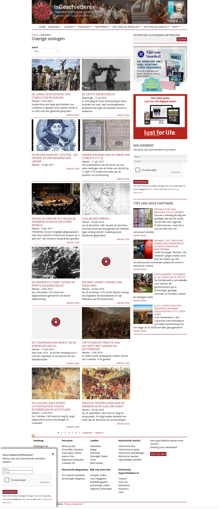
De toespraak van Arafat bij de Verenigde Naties (54, 344)
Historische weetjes (128, 456)
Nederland (95, 446)
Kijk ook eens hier (100, 469)
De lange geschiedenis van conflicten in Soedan (51, 95)
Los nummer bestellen (73, 475)
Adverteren (124, 485)
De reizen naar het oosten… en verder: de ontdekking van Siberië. (54, 158)
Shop (174, 27)
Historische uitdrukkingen (131, 452)
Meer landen (96, 463)
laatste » (99, 432)
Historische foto (126, 446)
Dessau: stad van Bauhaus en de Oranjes (169, 211)
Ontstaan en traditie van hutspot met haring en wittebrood (101, 346)
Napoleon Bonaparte (73, 459)
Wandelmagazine (99, 481)
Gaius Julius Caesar (71, 452)
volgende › (87, 432)
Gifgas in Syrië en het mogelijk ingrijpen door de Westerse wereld (54, 222)
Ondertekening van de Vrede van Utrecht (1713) (106, 156)
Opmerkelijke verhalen (130, 459)
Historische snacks (154, 27)
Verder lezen (73, 115)
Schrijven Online (98, 475)
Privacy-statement (73, 503)
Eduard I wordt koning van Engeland (102, 283)
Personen (83, 27)
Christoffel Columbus (72, 449)
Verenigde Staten (99, 456)
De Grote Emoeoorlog (98, 94)
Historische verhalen (125, 27)
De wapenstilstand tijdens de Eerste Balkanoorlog (53, 283)
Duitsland (95, 452)
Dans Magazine (98, 478)
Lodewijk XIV (68, 463)
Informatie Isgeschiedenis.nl (128, 471)
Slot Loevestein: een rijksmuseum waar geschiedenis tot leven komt (169, 310)
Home (42, 26)
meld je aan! (158, 454)
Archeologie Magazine (73, 478)
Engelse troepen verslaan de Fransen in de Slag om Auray (103, 404)
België (93, 449)
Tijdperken (100, 27)
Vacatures (123, 488)
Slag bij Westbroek (95, 218)
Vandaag (53, 27)
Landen (67, 27)
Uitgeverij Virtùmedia (101, 488)
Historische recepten (129, 449)
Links (121, 492)
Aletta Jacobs (68, 446)
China (93, 459)
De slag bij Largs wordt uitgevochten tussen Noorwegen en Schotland (51, 406)
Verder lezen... (140, 235)
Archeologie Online (100, 485)
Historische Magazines (75, 469)
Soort (35, 47)
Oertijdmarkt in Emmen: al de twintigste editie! (169, 276)
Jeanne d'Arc (68, 456)
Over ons (123, 481)
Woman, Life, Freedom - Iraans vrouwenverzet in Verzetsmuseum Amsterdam (169, 245)
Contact (122, 478)
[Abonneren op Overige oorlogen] (81, 435)
